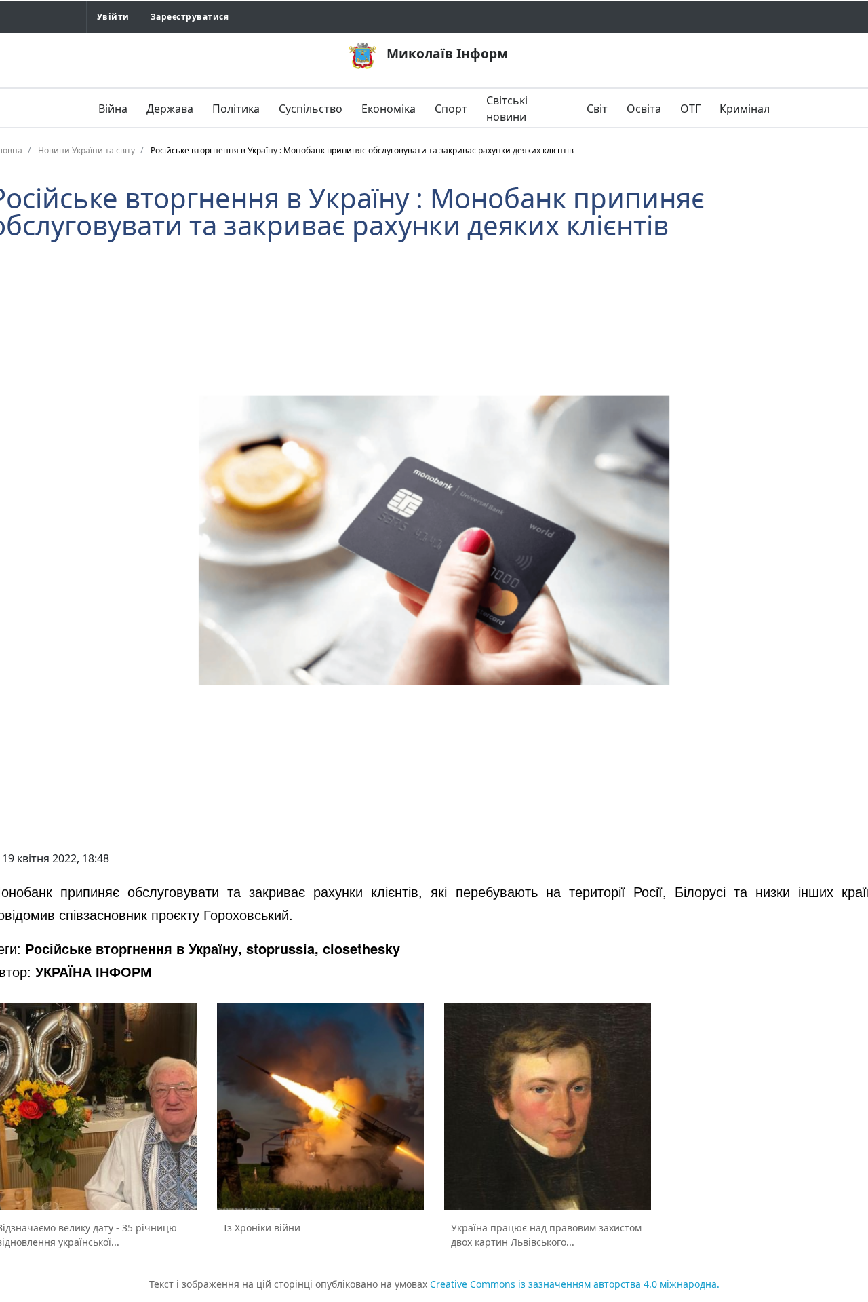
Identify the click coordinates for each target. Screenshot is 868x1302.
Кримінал (744, 108)
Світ (597, 108)
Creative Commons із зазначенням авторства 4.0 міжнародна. (574, 1284)
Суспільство (310, 108)
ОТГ (690, 108)
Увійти (113, 16)
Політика (236, 108)
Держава (169, 108)
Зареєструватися (190, 16)
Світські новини (507, 108)
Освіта (644, 108)
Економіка (388, 108)
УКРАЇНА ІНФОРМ (93, 971)
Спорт (451, 108)
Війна (112, 108)
